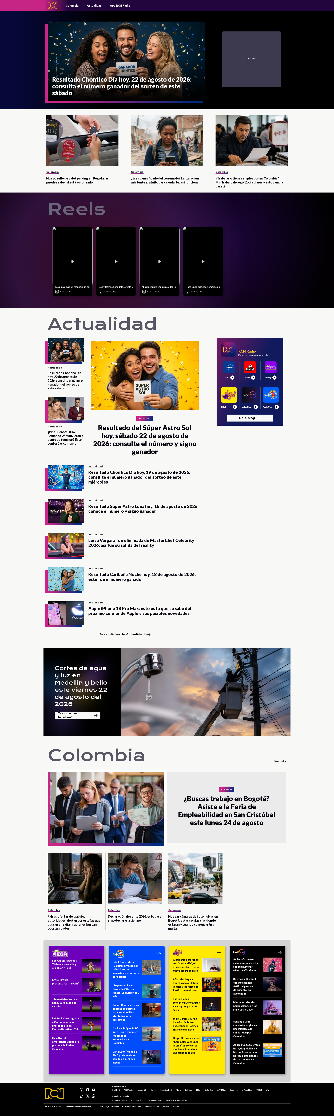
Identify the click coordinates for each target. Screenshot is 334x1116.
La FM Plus (221, 1090)
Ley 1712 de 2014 (155, 1100)
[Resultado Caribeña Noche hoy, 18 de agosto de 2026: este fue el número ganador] (66, 579)
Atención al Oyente (119, 1100)
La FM (153, 1090)
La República (247, 1090)
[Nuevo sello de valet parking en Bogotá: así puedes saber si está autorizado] (82, 140)
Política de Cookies (170, 1107)
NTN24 (259, 1090)
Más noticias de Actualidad (121, 634)
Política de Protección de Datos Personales (140, 1107)
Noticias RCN (142, 1090)
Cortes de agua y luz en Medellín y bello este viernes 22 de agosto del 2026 (81, 686)
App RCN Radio (120, 5)
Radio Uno (209, 1090)
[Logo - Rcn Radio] (52, 5)
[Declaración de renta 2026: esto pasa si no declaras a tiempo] (135, 878)
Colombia (72, 5)
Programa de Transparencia (177, 1100)
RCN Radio (128, 1090)
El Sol (198, 1090)
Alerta (178, 1090)
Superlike (234, 1090)
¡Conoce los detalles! (67, 715)
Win (267, 1090)
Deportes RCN (166, 1090)
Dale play (247, 417)
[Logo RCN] (54, 1093)
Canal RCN (116, 1090)
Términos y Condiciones (108, 1107)
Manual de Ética (137, 1100)
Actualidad (94, 5)
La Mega (188, 1090)
